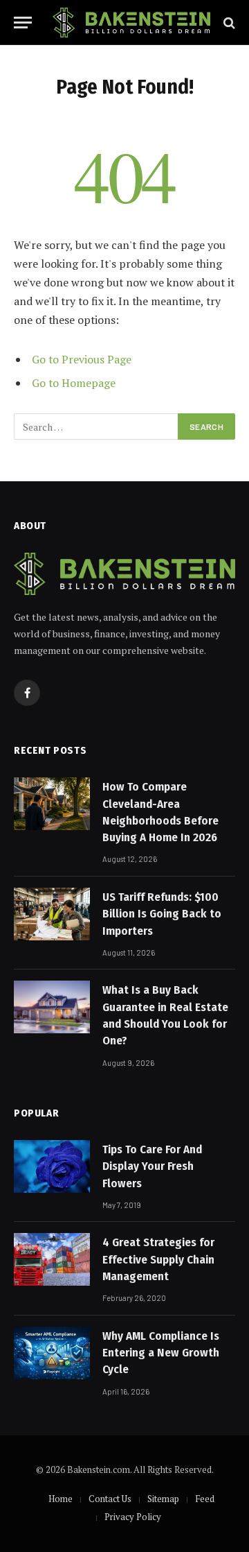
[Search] (228, 22)
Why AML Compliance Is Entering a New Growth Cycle (160, 1353)
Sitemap (163, 1498)
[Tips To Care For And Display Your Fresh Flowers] (52, 1166)
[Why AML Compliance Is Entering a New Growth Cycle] (52, 1353)
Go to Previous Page (81, 359)
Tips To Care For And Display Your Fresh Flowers (152, 1166)
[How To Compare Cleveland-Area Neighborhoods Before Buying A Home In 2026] (52, 803)
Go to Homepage (74, 382)
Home (60, 1498)
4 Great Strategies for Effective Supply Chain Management (158, 1259)
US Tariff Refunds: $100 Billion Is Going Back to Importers (161, 914)
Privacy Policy (132, 1516)
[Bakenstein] (131, 22)
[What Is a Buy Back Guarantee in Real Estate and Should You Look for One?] (52, 1007)
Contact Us (110, 1498)
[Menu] (23, 22)
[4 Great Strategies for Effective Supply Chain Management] (52, 1259)
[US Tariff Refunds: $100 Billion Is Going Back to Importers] (52, 914)
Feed (204, 1498)
